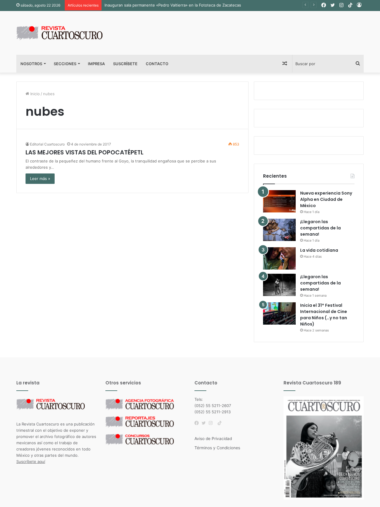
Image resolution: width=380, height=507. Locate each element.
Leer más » (40, 178)
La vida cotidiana (319, 250)
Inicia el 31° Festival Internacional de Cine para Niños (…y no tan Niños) (323, 314)
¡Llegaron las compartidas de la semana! (320, 228)
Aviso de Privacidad (213, 438)
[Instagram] (212, 423)
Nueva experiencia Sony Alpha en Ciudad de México (326, 199)
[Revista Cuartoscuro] (66, 33)
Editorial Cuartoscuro (47, 144)
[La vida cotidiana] (279, 258)
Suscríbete (125, 63)
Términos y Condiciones (217, 447)
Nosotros (31, 63)
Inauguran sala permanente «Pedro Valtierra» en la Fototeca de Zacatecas (172, 5)
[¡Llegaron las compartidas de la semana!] (279, 230)
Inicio (34, 93)
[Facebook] (198, 423)
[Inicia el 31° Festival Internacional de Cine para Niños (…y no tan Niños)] (279, 313)
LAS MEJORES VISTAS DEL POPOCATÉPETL (84, 152)
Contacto (157, 63)
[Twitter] (205, 423)
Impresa (96, 63)
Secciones (65, 63)
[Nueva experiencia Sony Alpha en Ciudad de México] (279, 201)
